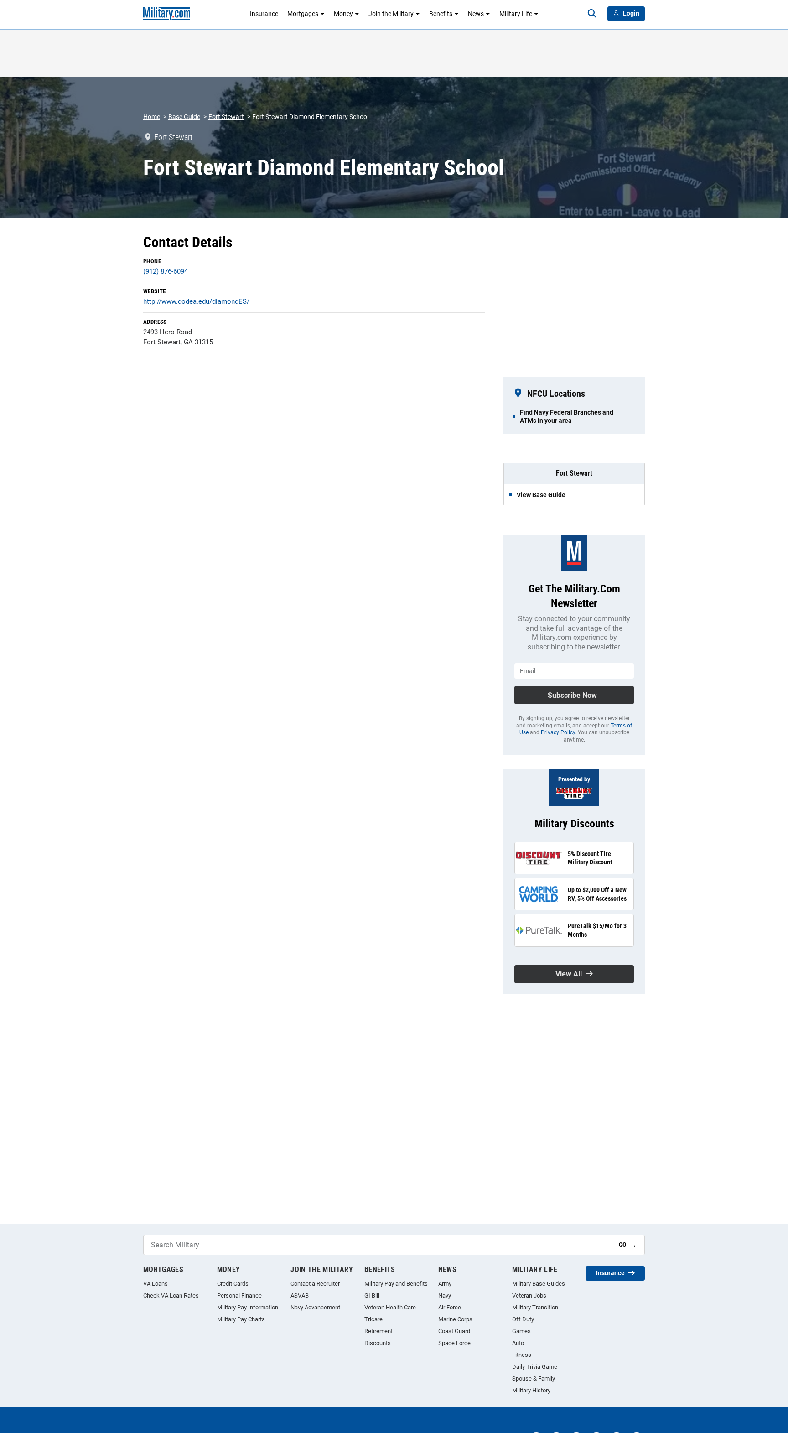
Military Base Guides (538, 1283)
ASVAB (299, 1295)
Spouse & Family (533, 1378)
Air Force (449, 1307)
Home (151, 116)
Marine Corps (455, 1319)
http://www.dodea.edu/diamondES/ (196, 301)
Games (521, 1331)
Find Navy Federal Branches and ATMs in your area (566, 416)
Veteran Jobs (529, 1295)
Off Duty (523, 1319)
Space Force (454, 1343)
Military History (531, 1390)
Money (343, 13)
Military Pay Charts (241, 1319)
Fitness (521, 1354)
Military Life (515, 13)
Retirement (378, 1331)
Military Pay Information (247, 1307)
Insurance (264, 13)
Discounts (377, 1343)
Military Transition (535, 1307)
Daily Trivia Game (534, 1366)
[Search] (592, 13)
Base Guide (184, 116)
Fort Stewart (226, 116)
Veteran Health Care (390, 1307)
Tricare (373, 1319)
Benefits (440, 13)
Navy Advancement (315, 1307)
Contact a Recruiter (315, 1283)
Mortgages (302, 13)
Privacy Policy (558, 732)
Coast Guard (454, 1331)
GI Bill (371, 1295)
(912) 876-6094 (165, 271)
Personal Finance (239, 1295)
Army (444, 1283)
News (476, 13)
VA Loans (155, 1283)
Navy (444, 1295)
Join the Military (391, 13)
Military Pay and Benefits (396, 1283)
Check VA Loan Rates (171, 1295)
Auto (518, 1343)
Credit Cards (233, 1283)
